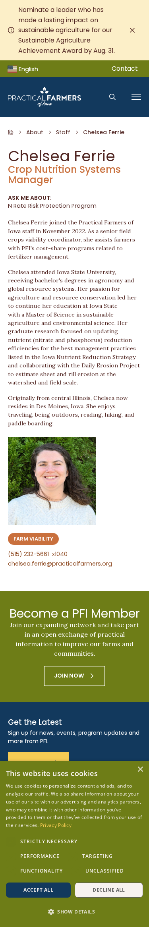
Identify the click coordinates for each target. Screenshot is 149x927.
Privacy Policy (56, 825)
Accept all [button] (38, 889)
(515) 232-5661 (38, 554)
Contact (125, 68)
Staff (63, 132)
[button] (74, 912)
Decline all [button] (109, 889)
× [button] (140, 769)
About (34, 132)
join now (69, 676)
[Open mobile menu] (136, 97)
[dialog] (74, 844)
